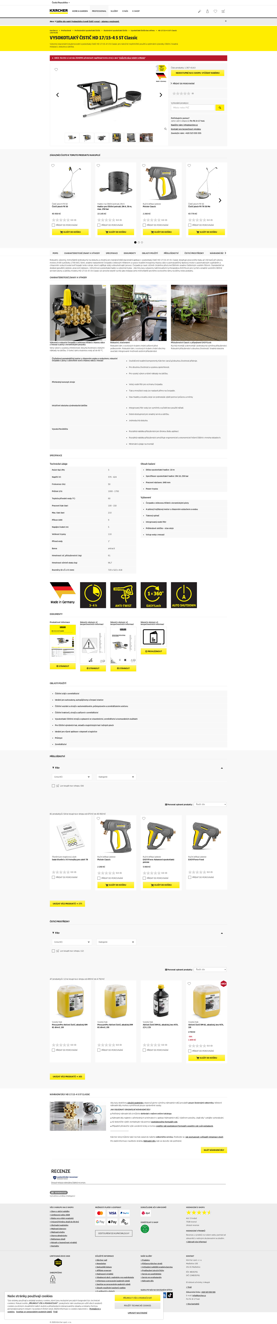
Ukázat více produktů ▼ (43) (67, 1076)
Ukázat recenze (192, 1225)
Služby (114, 11)
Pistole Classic (149, 206)
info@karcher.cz (199, 1295)
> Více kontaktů (192, 1304)
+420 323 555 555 (208, 1292)
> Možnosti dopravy (58, 1229)
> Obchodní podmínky (59, 1225)
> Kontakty (54, 1246)
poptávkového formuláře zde (164, 1122)
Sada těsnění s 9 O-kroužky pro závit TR (70, 859)
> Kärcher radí (101, 1260)
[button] (57, 94)
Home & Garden (80, 11)
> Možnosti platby (57, 1232)
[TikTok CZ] (170, 1295)
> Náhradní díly (147, 1281)
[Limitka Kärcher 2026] (60, 1262)
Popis (55, 253)
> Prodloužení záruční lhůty (152, 1270)
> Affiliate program (103, 1270)
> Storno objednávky (58, 1236)
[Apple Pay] (112, 1222)
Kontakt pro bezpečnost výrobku (186, 129)
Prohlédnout (154, 651)
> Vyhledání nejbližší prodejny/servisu (157, 1267)
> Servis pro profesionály (151, 1277)
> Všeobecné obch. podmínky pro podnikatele (114, 1277)
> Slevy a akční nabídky (60, 1211)
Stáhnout (63, 666)
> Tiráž (189, 1287)
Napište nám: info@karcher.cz (184, 125)
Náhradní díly (150, 1141)
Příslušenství (171, 253)
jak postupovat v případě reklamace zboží (204, 1137)
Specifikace (112, 253)
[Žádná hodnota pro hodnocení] (182, 93)
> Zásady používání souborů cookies (110, 1288)
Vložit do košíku (72, 232)
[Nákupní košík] (223, 11)
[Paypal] (125, 1213)
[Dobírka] (125, 1222)
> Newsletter (100, 1263)
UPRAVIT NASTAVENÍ (137, 1313)
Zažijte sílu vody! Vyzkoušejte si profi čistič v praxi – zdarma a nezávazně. (87, 21)
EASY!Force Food (196, 859)
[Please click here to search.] (219, 107)
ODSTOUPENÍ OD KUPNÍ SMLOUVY (113, 1233)
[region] (84, 1305)
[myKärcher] (207, 11)
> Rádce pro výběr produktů (62, 1218)
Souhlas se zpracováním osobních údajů (34, 1312)
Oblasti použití (150, 253)
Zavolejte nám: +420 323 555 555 (186, 133)
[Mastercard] (100, 1213)
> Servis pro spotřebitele (151, 1274)
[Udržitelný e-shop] (151, 1229)
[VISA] (112, 1213)
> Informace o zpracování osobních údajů (112, 1281)
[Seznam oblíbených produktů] (215, 11)
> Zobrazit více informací (196, 1242)
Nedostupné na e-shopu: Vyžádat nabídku (198, 73)
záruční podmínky (135, 1103)
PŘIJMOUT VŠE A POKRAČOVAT (137, 1298)
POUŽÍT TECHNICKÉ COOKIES (137, 1305)
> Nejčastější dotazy (103, 1267)
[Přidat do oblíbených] (56, 69)
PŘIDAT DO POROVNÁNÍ (183, 83)
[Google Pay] (100, 1222)
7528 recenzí (191, 1222)
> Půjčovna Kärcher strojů (151, 1263)
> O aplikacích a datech (105, 1291)
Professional (99, 11)
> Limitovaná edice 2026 (60, 1215)
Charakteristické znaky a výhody (82, 253)
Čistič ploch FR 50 (60, 206)
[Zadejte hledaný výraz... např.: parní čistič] (199, 11)
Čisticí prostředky (194, 253)
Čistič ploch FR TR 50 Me (199, 206)
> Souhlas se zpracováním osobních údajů (112, 1284)
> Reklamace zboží (57, 1239)
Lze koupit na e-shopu (72, 786)
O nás (125, 11)
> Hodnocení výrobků (104, 1274)
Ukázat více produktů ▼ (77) (67, 904)
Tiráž (55, 1312)
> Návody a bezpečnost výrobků (63, 1242)
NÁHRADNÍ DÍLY (217, 253)
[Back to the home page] (60, 11)
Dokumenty (130, 253)
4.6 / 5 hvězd (191, 1218)
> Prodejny (145, 1260)
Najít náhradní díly (214, 1150)
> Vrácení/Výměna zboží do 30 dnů (64, 1222)
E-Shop (136, 11)
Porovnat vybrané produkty (179, 804)
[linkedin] (163, 1295)
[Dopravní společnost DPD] (146, 1213)
